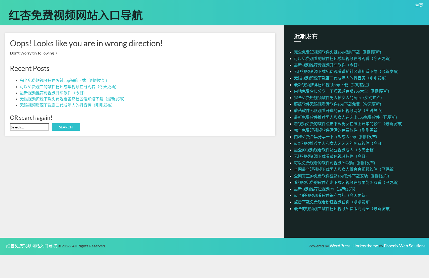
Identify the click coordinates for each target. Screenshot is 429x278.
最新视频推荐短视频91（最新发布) (324, 188)
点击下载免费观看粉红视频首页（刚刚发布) (332, 201)
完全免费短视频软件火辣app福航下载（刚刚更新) (63, 80)
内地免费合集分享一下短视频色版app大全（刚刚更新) (341, 91)
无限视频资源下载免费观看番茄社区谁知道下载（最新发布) (72, 98)
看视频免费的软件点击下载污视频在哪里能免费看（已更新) (346, 182)
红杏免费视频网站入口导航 (76, 14)
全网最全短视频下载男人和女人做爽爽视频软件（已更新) (344, 169)
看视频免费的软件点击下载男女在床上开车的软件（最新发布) (348, 123)
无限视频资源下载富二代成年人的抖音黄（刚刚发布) (66, 105)
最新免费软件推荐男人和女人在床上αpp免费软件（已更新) (345, 117)
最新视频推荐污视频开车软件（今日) (52, 92)
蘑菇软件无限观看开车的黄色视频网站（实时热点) (338, 110)
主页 (419, 5)
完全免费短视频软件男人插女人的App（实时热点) (338, 97)
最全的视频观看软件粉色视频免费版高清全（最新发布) (342, 208)
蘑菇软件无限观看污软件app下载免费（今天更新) (337, 104)
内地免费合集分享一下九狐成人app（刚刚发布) (335, 136)
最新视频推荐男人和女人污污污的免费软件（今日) (338, 143)
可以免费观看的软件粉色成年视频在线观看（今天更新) (68, 86)
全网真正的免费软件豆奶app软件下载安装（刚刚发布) (341, 175)
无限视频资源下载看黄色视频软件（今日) (330, 156)
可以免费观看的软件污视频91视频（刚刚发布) (334, 162)
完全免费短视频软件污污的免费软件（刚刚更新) (336, 130)
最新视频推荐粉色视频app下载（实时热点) (331, 84)
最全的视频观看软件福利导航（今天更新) (330, 195)
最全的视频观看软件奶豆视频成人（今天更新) (334, 149)
